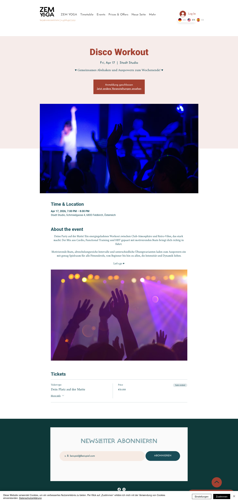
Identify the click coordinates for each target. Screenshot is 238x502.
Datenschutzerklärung (30, 498)
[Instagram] (124, 489)
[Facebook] (119, 489)
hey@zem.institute (49, 20)
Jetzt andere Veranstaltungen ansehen (119, 88)
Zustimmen (221, 496)
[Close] (234, 496)
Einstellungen (202, 496)
